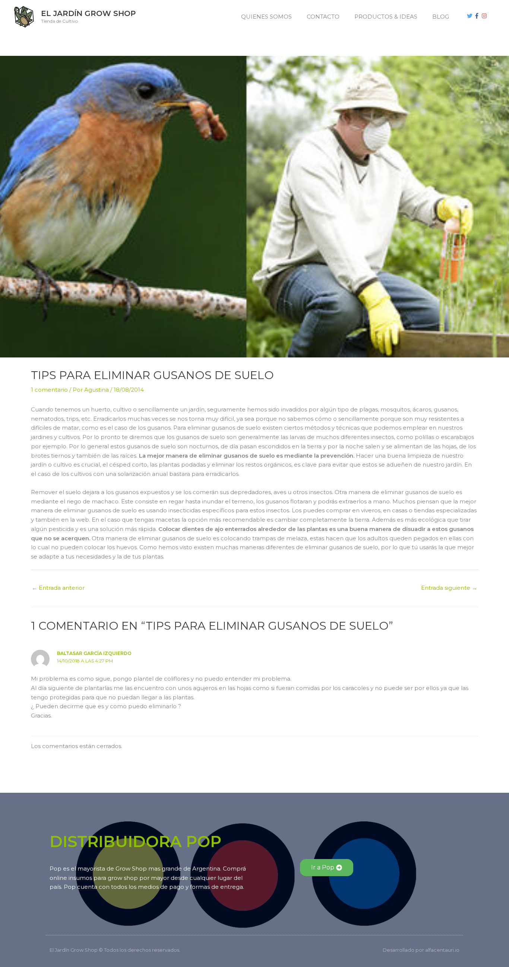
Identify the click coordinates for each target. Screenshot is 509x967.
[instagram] (485, 16)
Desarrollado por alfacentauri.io (421, 950)
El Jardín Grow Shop (88, 13)
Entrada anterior (58, 587)
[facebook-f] (477, 16)
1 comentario (49, 389)
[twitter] (470, 16)
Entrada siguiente (449, 587)
